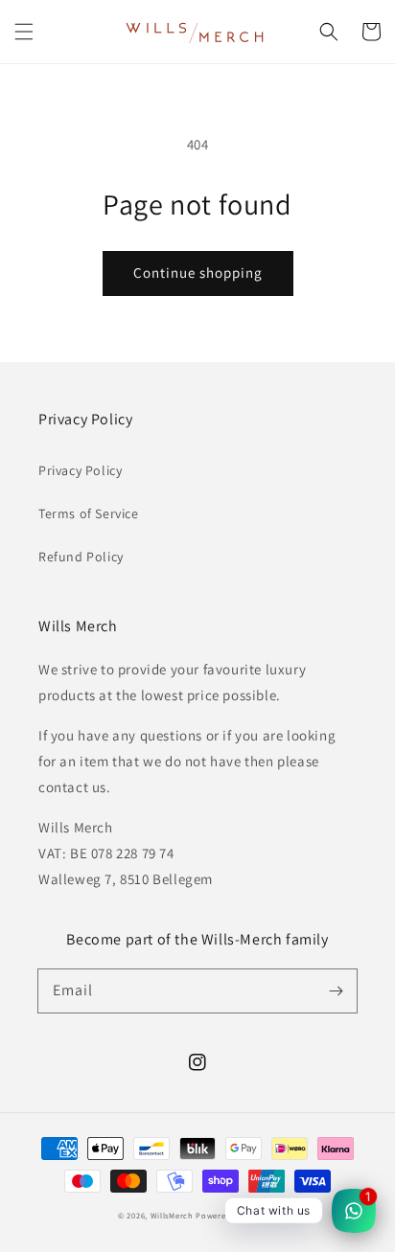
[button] (24, 32)
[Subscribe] (335, 990)
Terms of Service (88, 513)
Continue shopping (198, 272)
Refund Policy (81, 556)
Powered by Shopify (236, 1215)
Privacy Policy (80, 470)
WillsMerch (172, 1215)
